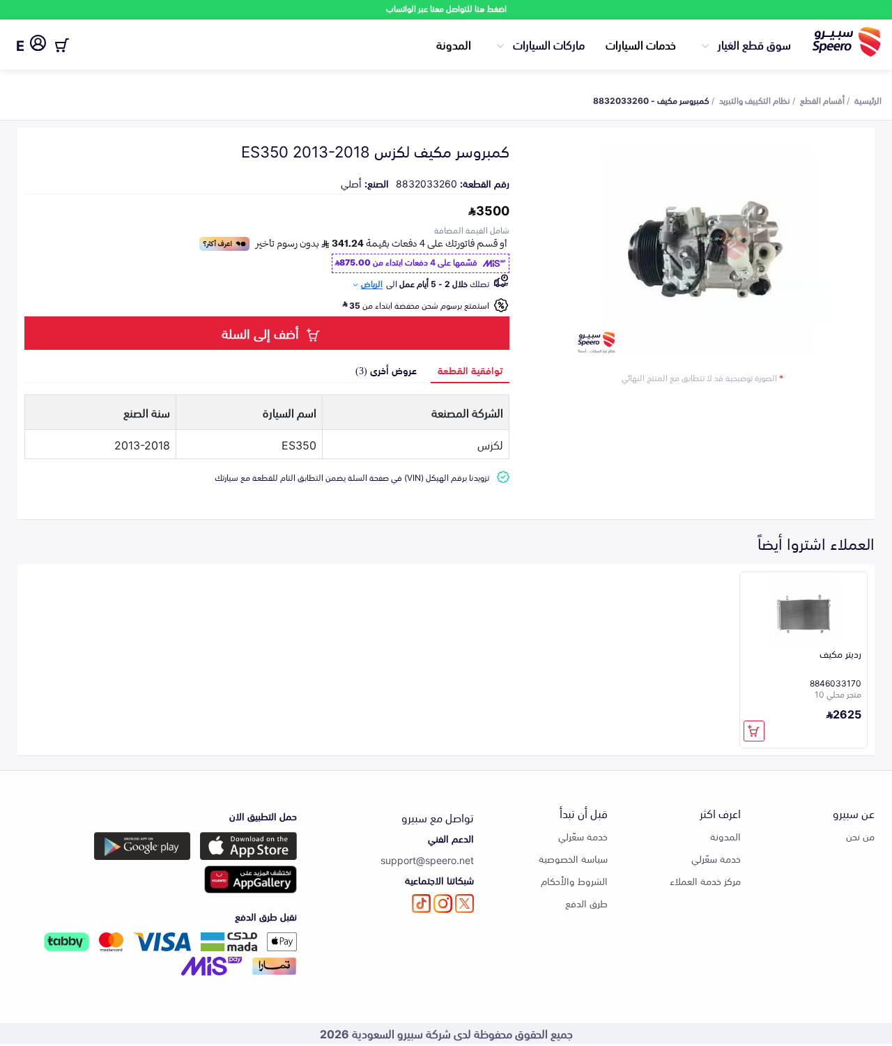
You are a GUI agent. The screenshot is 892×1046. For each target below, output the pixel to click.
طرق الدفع (586, 902)
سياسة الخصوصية (573, 858)
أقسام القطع (822, 99)
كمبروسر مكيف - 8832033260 (651, 99)
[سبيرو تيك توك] (421, 903)
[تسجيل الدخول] (38, 45)
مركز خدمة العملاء (705, 880)
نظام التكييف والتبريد (754, 99)
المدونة (453, 44)
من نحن (860, 836)
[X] (464, 903)
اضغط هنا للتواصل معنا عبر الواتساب (446, 8)
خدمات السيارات (641, 44)
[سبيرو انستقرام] (442, 903)
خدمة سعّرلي (716, 858)
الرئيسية (868, 99)
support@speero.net (427, 859)
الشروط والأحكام (574, 880)
